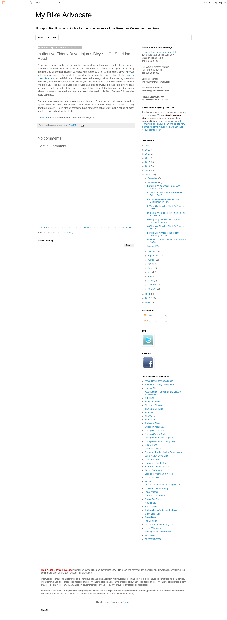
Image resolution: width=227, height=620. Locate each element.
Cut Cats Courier (153, 459)
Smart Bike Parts (152, 514)
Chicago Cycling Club (155, 434)
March (151, 280)
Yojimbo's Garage (153, 539)
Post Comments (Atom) (62, 232)
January (152, 289)
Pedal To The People (155, 495)
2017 (148, 154)
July (150, 264)
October (152, 251)
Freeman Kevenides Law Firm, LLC (159, 52)
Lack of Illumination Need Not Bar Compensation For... (163, 200)
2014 (148, 166)
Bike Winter (150, 416)
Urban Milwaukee (153, 528)
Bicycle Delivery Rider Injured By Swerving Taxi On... (163, 234)
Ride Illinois (150, 503)
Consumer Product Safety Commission (163, 452)
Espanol (52, 37)
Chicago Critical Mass (155, 427)
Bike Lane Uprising (154, 409)
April (150, 276)
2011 (148, 294)
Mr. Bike (148, 481)
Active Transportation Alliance (159, 381)
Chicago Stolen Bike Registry (159, 437)
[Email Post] (82, 125)
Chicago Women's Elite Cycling (160, 441)
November (153, 182)
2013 (148, 170)
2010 (148, 298)
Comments (151, 321)
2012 (148, 174)
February (152, 284)
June (150, 268)
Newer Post (44, 227)
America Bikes (151, 388)
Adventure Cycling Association (159, 384)
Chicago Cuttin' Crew (155, 430)
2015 (148, 162)
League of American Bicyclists (159, 474)
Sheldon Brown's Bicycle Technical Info (163, 510)
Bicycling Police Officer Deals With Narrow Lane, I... (163, 187)
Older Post (128, 227)
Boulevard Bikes (152, 423)
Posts (149, 316)
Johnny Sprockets (153, 470)
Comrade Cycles (153, 448)
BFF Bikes (149, 398)
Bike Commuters (152, 401)
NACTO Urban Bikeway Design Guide (163, 484)
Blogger (126, 602)
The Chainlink (151, 521)
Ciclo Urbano (151, 445)
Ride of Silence (152, 506)
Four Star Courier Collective (158, 466)
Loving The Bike (152, 477)
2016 (148, 158)
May (150, 272)
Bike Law (149, 412)
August (151, 260)
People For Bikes (153, 499)
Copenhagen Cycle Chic (156, 456)
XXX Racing (150, 535)
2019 (148, 150)
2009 (148, 302)
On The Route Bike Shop (156, 488)
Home (41, 37)
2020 (148, 145)
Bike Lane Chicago (154, 405)
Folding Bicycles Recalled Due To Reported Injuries (163, 220)
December (153, 178)
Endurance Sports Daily (156, 463)
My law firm (43, 117)
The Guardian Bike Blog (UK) (159, 524)
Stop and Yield (154, 246)
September (153, 255)
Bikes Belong (151, 419)
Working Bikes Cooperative (158, 531)
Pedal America (152, 492)
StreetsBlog (150, 517)
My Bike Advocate (63, 15)
